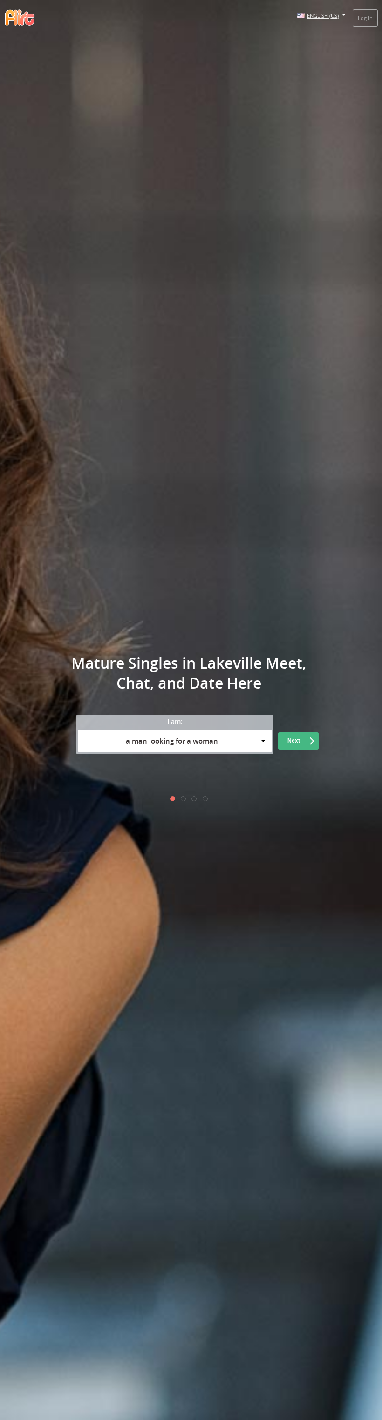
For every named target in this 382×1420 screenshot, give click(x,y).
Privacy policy (243, 775)
